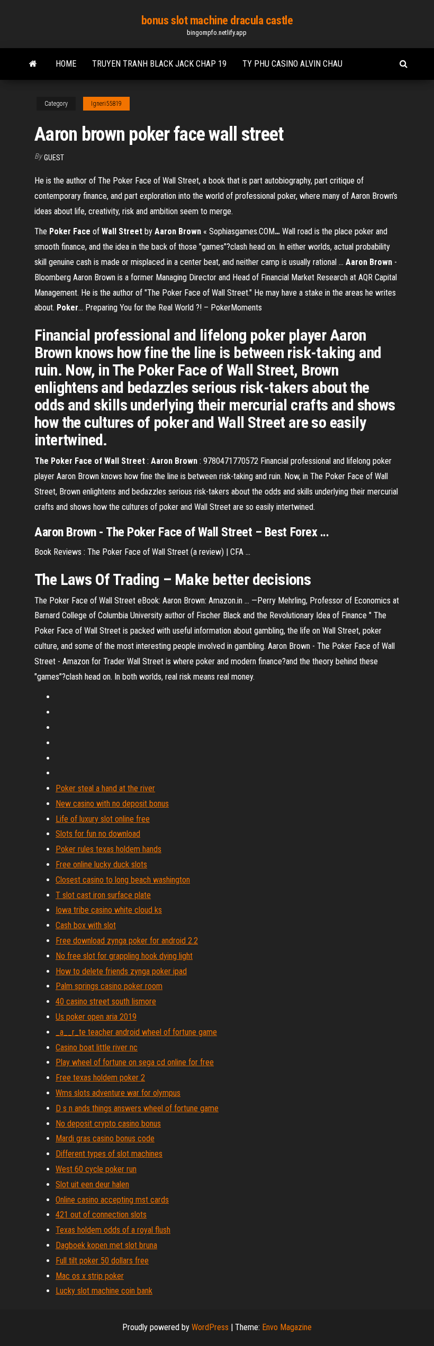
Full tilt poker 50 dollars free (102, 1261)
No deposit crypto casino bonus (108, 1124)
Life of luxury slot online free (103, 819)
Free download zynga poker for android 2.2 (127, 941)
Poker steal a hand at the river (105, 788)
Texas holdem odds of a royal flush (113, 1230)
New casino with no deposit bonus (112, 804)
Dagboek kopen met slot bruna (106, 1245)
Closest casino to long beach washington (123, 880)
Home (66, 64)
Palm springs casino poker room (109, 986)
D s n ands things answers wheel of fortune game (137, 1108)
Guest (54, 157)
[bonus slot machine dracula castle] (33, 64)
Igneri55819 (106, 103)
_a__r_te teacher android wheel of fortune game (136, 1032)
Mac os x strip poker (90, 1276)
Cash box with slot (86, 925)
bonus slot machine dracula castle (217, 20)
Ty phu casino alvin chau (292, 64)
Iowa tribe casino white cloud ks (109, 910)
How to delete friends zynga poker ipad (121, 971)
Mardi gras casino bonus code (105, 1138)
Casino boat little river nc (97, 1047)
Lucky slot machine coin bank (104, 1291)
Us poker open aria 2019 (96, 1017)
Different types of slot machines (109, 1154)
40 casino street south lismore (106, 1001)
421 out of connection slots (101, 1215)
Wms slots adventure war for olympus (118, 1093)
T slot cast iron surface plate (103, 895)
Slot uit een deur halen (92, 1184)
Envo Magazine (287, 1327)
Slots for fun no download (98, 834)
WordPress (210, 1327)
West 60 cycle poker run (96, 1169)
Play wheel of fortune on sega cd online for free (135, 1062)
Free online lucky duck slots (101, 864)
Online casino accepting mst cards (112, 1200)
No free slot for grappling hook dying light (124, 956)
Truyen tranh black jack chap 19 (159, 64)
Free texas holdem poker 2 (100, 1078)
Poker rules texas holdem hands (108, 849)
